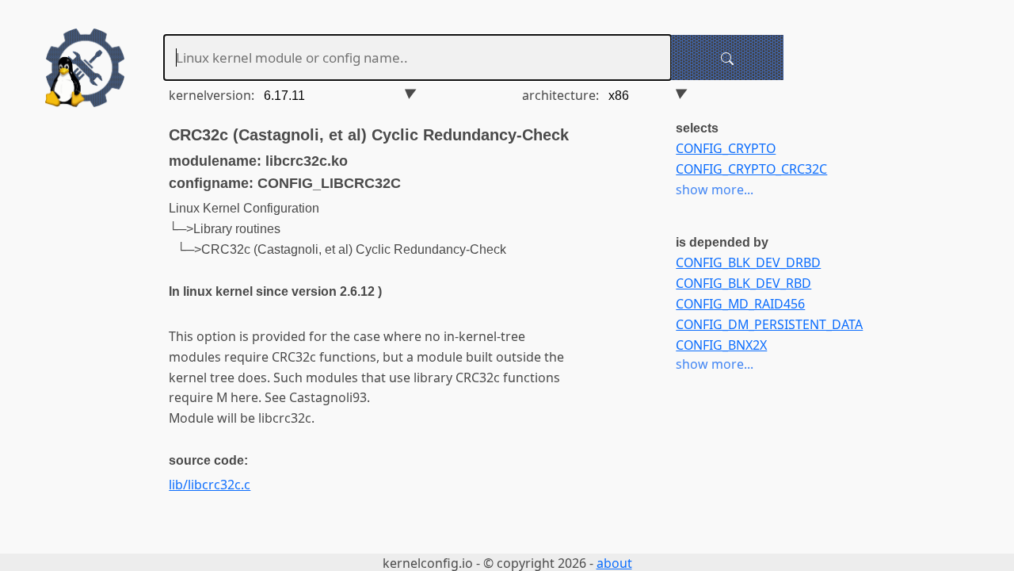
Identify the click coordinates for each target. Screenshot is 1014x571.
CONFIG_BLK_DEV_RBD (743, 283)
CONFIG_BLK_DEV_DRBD (748, 262)
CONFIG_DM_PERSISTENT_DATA (769, 324)
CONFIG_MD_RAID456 (740, 303)
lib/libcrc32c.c (209, 484)
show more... (714, 189)
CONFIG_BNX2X (721, 345)
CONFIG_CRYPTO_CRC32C (751, 169)
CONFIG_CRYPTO (726, 148)
